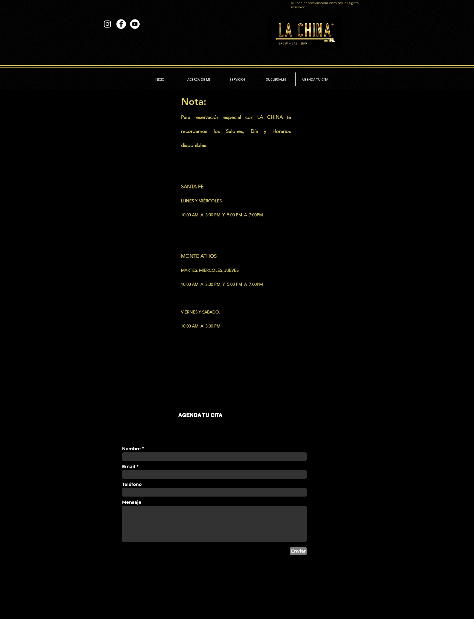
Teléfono (132, 484)
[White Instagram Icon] (107, 24)
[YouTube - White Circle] (135, 24)
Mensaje (131, 502)
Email (128, 466)
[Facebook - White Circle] (121, 24)
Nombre (131, 449)
